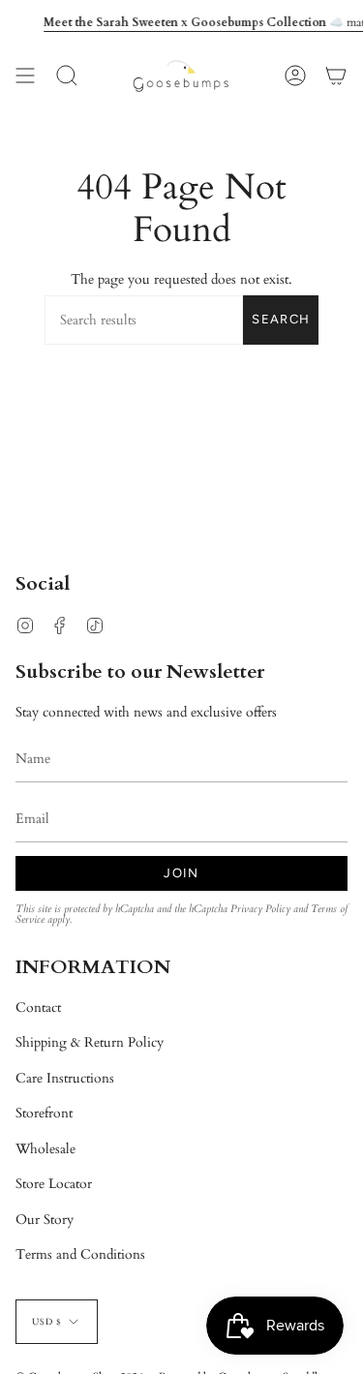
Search (281, 319)
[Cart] (336, 76)
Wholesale (45, 1149)
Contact (38, 1007)
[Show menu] (25, 76)
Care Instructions (64, 1078)
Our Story (44, 1219)
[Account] (295, 76)
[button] (66, 76)
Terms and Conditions (80, 1254)
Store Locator (53, 1184)
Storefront (44, 1113)
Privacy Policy (260, 909)
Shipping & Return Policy (89, 1042)
